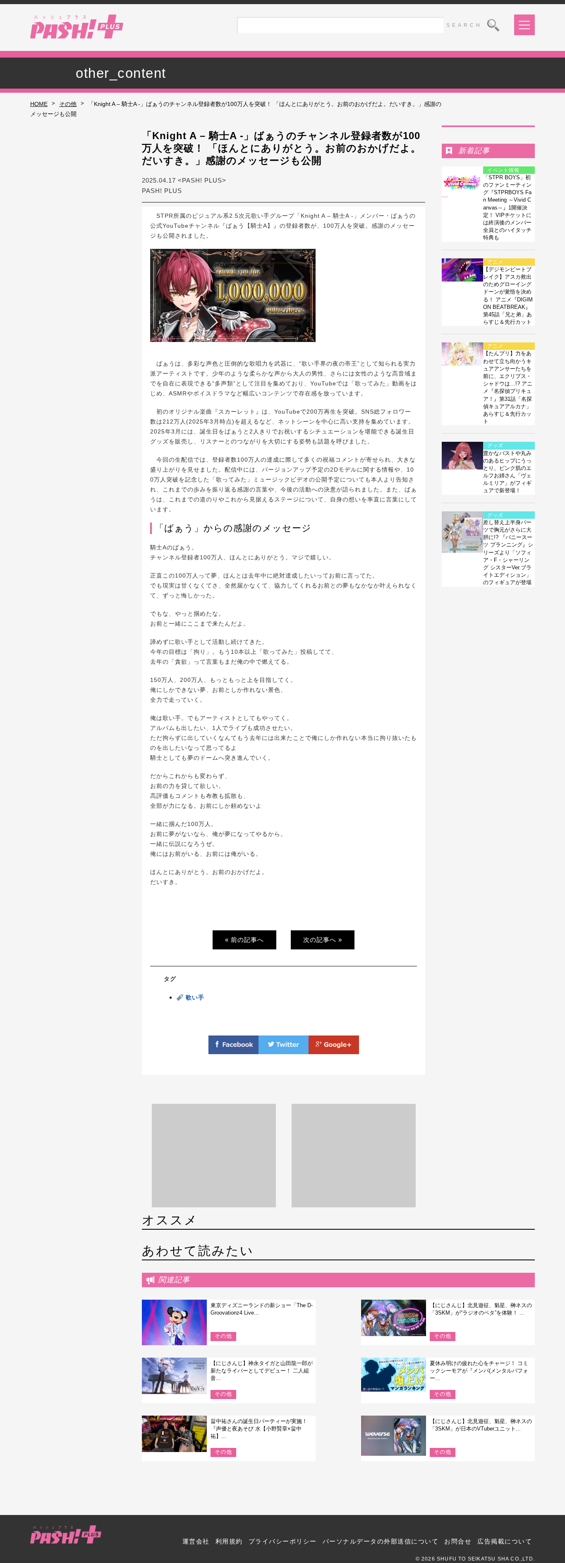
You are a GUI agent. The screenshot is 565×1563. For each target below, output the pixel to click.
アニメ (495, 262)
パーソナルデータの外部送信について (381, 1541)
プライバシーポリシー (283, 1541)
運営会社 (196, 1541)
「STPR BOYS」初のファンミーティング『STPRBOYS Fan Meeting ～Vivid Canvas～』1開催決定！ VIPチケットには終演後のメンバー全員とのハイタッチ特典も (507, 207)
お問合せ (458, 1541)
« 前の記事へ (244, 939)
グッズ (495, 445)
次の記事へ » (322, 939)
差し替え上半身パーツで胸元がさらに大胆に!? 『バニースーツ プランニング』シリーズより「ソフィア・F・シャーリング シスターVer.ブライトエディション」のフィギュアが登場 (508, 552)
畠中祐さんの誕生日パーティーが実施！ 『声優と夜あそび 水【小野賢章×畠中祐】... (259, 1428)
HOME (39, 104)
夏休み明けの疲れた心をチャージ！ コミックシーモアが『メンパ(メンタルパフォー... (479, 1370)
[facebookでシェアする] (233, 1049)
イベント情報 (503, 170)
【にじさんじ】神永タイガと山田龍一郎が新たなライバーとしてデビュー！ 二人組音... (262, 1370)
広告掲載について (504, 1541)
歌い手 (195, 997)
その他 (68, 104)
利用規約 (229, 1541)
